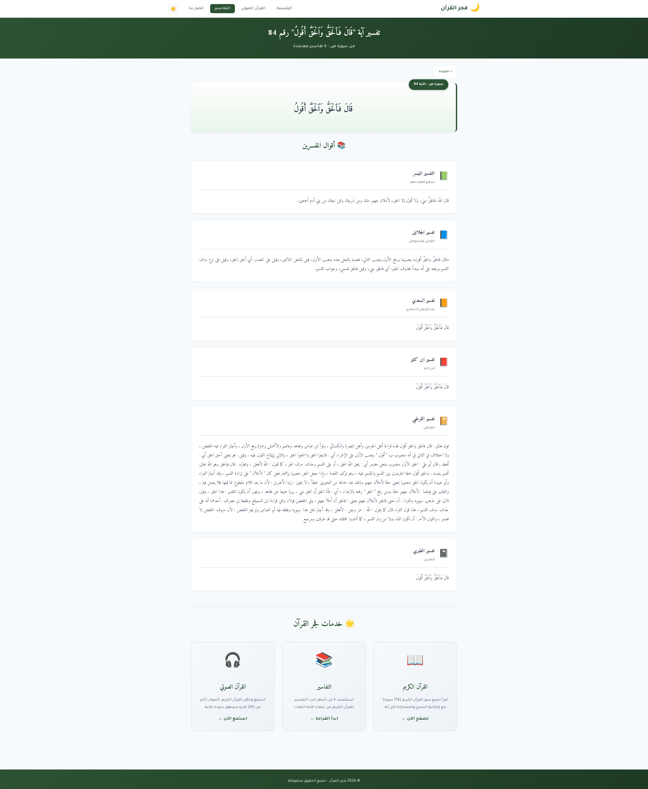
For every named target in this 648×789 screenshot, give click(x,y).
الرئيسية (284, 9)
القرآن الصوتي (253, 9)
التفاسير (222, 9)
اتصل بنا (196, 9)
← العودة (446, 71)
